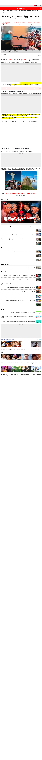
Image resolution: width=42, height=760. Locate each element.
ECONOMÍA (15, 10)
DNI (6, 193)
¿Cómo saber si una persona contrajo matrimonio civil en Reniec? (24, 251)
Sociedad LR (5, 54)
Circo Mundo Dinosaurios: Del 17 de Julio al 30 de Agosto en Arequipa (24, 304)
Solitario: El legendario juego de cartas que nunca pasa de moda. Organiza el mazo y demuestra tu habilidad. (17, 317)
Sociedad (3, 13)
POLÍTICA (8, 10)
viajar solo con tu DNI (13, 58)
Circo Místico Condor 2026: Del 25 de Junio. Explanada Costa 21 (25, 291)
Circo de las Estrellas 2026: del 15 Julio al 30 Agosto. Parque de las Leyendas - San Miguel (21, 287)
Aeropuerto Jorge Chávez (31, 193)
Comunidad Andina (16, 150)
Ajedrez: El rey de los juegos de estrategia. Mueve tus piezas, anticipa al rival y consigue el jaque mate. (19, 321)
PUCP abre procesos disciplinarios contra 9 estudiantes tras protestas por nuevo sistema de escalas (20, 24)
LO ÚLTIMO (4, 10)
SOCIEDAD (19, 10)
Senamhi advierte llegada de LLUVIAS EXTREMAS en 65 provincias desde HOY (22, 279)
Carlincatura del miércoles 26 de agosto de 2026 (27, 267)
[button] (1, 8)
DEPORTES (29, 10)
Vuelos (25, 193)
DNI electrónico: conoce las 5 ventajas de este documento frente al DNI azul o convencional (18, 88)
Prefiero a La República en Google (20, 196)
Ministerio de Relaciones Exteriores (22, 59)
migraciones (9, 193)
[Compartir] (40, 54)
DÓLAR (38, 10)
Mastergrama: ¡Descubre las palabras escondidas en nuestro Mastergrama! (23, 312)
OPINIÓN (11, 10)
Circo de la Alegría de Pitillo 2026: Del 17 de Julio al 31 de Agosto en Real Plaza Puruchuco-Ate (20, 300)
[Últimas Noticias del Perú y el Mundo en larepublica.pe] (21, 8)
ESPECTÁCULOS (34, 10)
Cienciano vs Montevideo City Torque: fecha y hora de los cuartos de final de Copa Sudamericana (19, 275)
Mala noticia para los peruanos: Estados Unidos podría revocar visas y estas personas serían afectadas (18, 234)
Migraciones (11, 59)
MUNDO (22, 10)
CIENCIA (25, 10)
